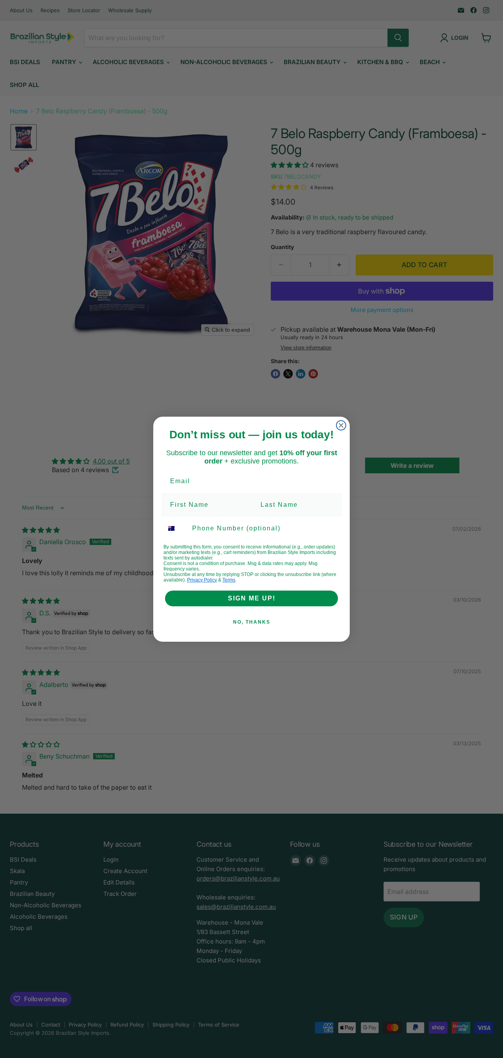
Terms (228, 580)
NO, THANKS (251, 622)
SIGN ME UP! (251, 598)
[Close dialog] (341, 425)
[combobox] (176, 528)
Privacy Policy (202, 580)
